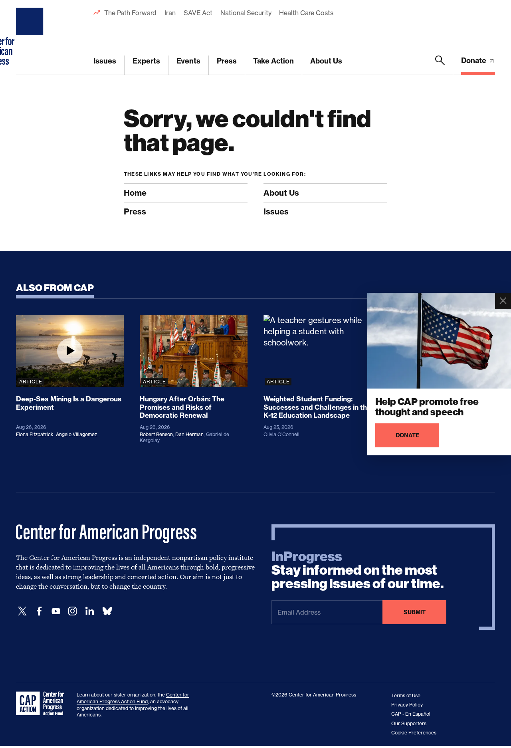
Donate (474, 60)
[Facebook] (39, 611)
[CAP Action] (42, 704)
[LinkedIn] (89, 611)
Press (227, 60)
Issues (104, 60)
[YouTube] (56, 611)
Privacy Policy (407, 705)
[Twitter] (22, 611)
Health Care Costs (306, 13)
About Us (326, 60)
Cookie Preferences (413, 733)
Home (135, 193)
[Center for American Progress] (31, 37)
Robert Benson (156, 434)
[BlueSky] (107, 611)
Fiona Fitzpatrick (34, 434)
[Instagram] (72, 611)
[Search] (440, 65)
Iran (170, 13)
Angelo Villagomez (76, 434)
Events (188, 60)
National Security (245, 13)
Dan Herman (189, 434)
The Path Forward (130, 13)
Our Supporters (408, 723)
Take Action (273, 60)
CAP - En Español (410, 714)
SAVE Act (198, 13)
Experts (146, 60)
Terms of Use (405, 695)
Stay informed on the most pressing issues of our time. (357, 570)
